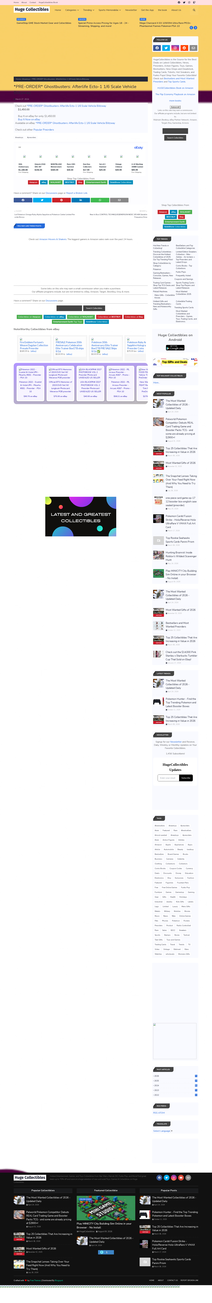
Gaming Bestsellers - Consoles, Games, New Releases (163, 276)
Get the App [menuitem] (147, 10)
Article (157, 849)
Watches (158, 954)
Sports (157, 935)
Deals (157, 873)
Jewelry (169, 902)
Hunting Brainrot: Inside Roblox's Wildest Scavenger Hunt (181, 556)
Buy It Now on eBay (29, 119)
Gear (156, 897)
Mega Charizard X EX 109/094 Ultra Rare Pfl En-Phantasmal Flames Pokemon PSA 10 (165, 25)
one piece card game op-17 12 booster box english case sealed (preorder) (181, 501)
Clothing (158, 864)
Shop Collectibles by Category (162, 264)
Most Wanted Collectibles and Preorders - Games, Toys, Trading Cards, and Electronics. (186, 316)
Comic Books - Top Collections (184, 267)
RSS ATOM (159, 1112)
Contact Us (172, 1280)
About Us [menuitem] (176, 10)
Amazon (158, 845)
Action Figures (169, 840)
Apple (168, 845)
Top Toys (67, 321)
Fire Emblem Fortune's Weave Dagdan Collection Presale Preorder (34, 345)
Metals (157, 911)
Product (169, 925)
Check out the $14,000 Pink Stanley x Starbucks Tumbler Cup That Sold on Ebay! (181, 655)
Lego (157, 906)
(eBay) (33, 351)
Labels (190, 902)
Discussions (51, 193)
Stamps (167, 935)
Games (168, 892)
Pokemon (157, 269)
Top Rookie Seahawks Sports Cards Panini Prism (180, 539)
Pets (156, 921)
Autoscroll (175, 107)
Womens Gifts (184, 954)
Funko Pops (181, 272)
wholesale (170, 954)
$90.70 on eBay (30, 396)
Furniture (158, 892)
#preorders (31, 137)
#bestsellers (160, 826)
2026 (175, 1076)
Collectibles (121, 182)
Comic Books (160, 868)
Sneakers (182, 930)
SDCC (173, 930)
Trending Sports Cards (184, 307)
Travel (172, 944)
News (165, 916)
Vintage (166, 949)
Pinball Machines (160, 291)
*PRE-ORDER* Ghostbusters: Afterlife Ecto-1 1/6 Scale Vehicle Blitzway (66, 106)
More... (156, 382)
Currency (189, 868)
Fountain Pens (183, 883)
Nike (173, 916)
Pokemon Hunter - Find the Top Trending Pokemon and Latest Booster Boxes (181, 702)
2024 (175, 1085)
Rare (175, 830)
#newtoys (26, 79)
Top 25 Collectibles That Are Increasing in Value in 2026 (181, 450)
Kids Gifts (180, 902)
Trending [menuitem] (87, 10)
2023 (175, 1090)
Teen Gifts (159, 940)
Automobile (169, 849)
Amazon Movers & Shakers (52, 239)
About (24, 2)
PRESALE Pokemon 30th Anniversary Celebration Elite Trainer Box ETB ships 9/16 (70, 347)
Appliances (179, 845)
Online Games (185, 916)
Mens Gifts (186, 906)
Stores (177, 935)
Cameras (169, 859)
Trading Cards (160, 944)
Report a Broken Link (76, 193)
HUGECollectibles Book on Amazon (175, 88)
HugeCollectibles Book (48, 2)
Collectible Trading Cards (184, 302)
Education (189, 873)
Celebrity (180, 859)
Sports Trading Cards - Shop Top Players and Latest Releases (185, 285)
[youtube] (181, 1178)
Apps (190, 845)
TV (189, 944)
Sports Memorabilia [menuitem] (108, 10)
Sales (164, 930)
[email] (193, 48)
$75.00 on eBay (60, 396)
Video (157, 949)
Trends (181, 944)
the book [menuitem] (162, 10)
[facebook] (179, 2)
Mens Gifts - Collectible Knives (165, 296)
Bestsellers (159, 854)
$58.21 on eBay (120, 396)
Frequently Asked (183, 275)
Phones (165, 921)
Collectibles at (134, 317)
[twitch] (194, 2)
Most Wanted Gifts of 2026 (181, 463)
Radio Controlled (184, 925)
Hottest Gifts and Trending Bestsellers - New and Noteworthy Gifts (162, 305)
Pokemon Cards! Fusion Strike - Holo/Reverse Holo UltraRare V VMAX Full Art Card (181, 521)
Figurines (169, 883)
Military (167, 911)
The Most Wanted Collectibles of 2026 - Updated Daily (177, 404)
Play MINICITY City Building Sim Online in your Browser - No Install (181, 574)
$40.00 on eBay (90, 396)
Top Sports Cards (176, 81)
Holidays (183, 897)
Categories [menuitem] (70, 10)
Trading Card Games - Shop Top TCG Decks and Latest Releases (164, 285)
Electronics (159, 878)
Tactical (186, 935)
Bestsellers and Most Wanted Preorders (177, 624)
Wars (186, 949)
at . (81, 317)
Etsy (169, 878)
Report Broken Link (189, 1280)
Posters (187, 921)
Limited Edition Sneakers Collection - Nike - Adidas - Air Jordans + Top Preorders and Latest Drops (186, 257)
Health (173, 897)
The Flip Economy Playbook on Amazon (175, 94)
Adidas (181, 840)
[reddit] (184, 48)
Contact (33, 2)
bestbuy (190, 849)
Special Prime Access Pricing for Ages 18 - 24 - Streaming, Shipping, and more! (103, 25)
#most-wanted (161, 835)
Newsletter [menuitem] (131, 10)
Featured (166, 830)
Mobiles (177, 911)
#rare (157, 830)
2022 (175, 1095)
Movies (187, 911)
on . (29, 317)
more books (175, 100)
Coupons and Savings (184, 279)
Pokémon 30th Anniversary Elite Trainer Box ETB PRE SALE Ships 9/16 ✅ (104, 347)
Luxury (175, 906)
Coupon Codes (176, 868)
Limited (166, 906)
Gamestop (179, 892)
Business (158, 859)
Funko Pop (185, 887)
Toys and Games (173, 940)
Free (156, 887)
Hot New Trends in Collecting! (161, 247)
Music (157, 916)
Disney (178, 873)
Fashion (190, 878)
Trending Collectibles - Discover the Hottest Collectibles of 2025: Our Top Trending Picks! (163, 256)
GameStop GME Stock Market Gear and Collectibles (44, 23)
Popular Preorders (43, 129)
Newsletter (176, 741)
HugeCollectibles (87, 1231)
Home (16, 2)
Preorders (159, 925)
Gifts (164, 897)
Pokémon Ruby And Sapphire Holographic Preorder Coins (138, 345)
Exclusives (179, 878)
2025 (175, 1081)
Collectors (183, 864)
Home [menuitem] (58, 10)
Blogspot (59, 1280)
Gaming (191, 892)
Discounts (167, 873)
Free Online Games (169, 887)
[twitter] (184, 2)
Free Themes (35, 1280)
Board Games (173, 854)
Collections (170, 864)
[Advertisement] (81, 56)
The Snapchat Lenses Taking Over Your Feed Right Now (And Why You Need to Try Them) (181, 481)
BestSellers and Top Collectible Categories (185, 247)
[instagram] (189, 2)
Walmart (177, 949)
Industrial (159, 902)
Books (185, 854)
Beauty (180, 849)
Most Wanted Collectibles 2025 (183, 292)
